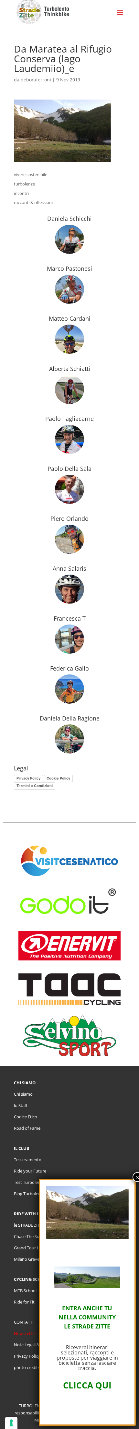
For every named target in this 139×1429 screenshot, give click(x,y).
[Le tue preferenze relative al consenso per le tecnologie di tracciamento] (11, 1423)
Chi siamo (23, 1094)
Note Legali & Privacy (34, 1345)
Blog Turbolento (29, 1194)
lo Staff (20, 1105)
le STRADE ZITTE (29, 1225)
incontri (21, 193)
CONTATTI (24, 1322)
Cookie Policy (58, 778)
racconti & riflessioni (33, 202)
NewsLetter (25, 1333)
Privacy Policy (28, 778)
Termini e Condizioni (34, 785)
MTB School (25, 1290)
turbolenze (24, 184)
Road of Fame (27, 1128)
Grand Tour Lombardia (36, 1248)
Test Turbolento (29, 1182)
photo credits (27, 1367)
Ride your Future (30, 1171)
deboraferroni (36, 80)
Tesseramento (27, 1159)
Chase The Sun (28, 1236)
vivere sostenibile (30, 174)
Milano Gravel (27, 1259)
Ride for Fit (24, 1302)
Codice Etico (25, 1117)
